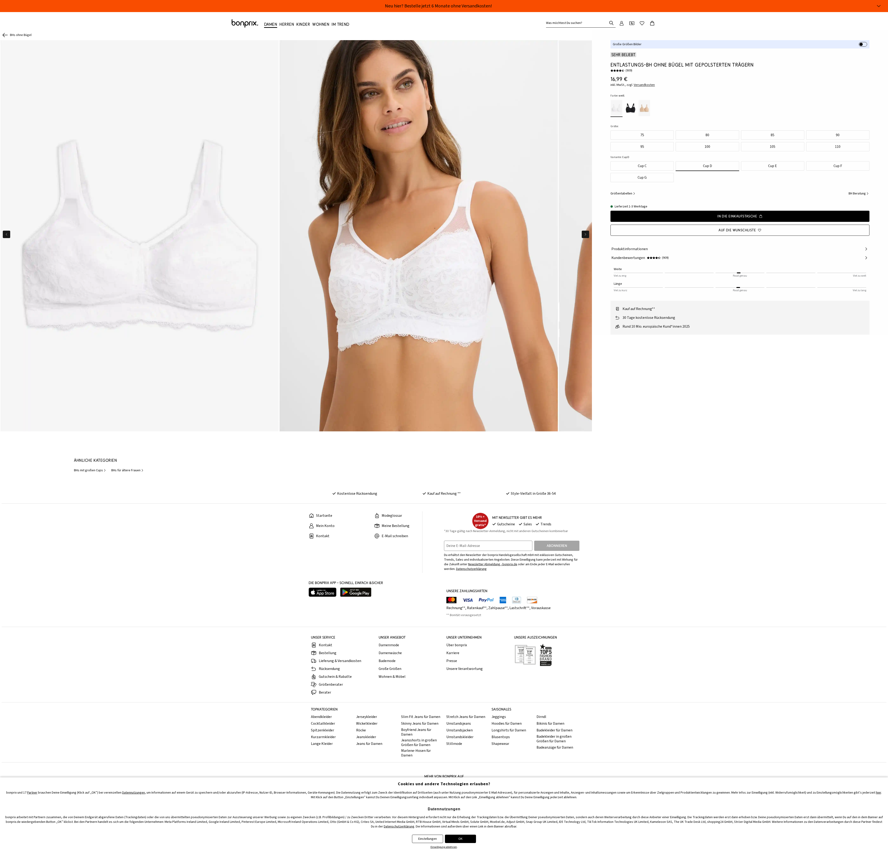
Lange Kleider (322, 743)
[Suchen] (611, 23)
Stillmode (454, 743)
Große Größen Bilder (627, 44)
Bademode (387, 661)
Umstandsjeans (458, 723)
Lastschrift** (519, 608)
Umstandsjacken (459, 730)
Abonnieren (557, 545)
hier (878, 792)
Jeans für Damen (369, 743)
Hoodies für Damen (507, 723)
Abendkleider (321, 716)
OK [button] (460, 839)
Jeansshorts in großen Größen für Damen (419, 742)
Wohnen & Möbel (392, 676)
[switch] (863, 44)
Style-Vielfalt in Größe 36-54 (533, 493)
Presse (451, 660)
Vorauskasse (541, 608)
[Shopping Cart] (652, 23)
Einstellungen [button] (427, 839)
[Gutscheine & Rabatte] (632, 23)
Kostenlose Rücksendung (357, 493)
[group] (139, 235)
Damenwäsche (390, 653)
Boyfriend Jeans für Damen (416, 732)
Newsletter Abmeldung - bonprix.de (492, 564)
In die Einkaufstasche (737, 216)
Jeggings (499, 716)
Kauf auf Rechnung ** (444, 493)
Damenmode (389, 645)
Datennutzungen (133, 792)
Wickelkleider (366, 723)
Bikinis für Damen (550, 723)
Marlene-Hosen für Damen (416, 753)
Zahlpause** (498, 608)
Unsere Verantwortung (464, 668)
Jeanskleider (366, 737)
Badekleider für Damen (554, 730)
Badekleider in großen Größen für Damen (554, 738)
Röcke (361, 730)
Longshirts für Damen (509, 730)
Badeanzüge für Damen (555, 747)
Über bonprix (456, 645)
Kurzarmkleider (323, 737)
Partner (32, 792)
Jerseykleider (366, 716)
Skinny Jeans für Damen (419, 723)
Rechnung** (455, 608)
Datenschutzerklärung (471, 569)
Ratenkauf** (477, 608)
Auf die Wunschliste (737, 230)
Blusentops (501, 737)
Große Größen (390, 668)
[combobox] (577, 23)
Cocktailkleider (323, 723)
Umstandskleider (459, 737)
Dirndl (541, 716)
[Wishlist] (642, 23)
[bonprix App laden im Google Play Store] (355, 592)
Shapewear (500, 743)
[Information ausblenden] (878, 6)
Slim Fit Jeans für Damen (420, 716)
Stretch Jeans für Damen (465, 716)
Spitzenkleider (322, 730)
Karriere (452, 653)
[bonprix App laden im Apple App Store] (322, 592)
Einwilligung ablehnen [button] (444, 847)
